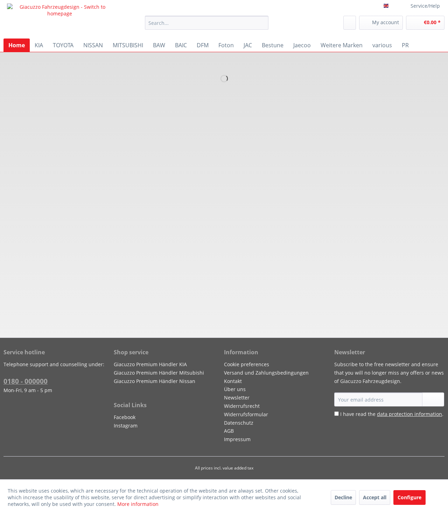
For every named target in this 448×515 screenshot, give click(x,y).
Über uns (235, 389)
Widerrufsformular (246, 414)
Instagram (126, 425)
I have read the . (391, 414)
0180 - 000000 (26, 381)
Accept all (374, 497)
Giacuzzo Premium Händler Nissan (154, 381)
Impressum (237, 439)
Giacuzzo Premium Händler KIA (150, 364)
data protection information (409, 414)
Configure (409, 497)
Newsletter (237, 397)
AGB (229, 430)
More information (138, 504)
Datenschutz (238, 422)
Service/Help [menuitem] (425, 5)
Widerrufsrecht (242, 406)
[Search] (261, 23)
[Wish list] (349, 23)
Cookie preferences (246, 364)
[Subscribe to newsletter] (433, 399)
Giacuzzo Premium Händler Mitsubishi (159, 372)
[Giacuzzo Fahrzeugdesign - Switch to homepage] (60, 19)
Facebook (124, 417)
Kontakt (233, 381)
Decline (343, 497)
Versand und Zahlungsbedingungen (266, 372)
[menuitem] (206, 23)
